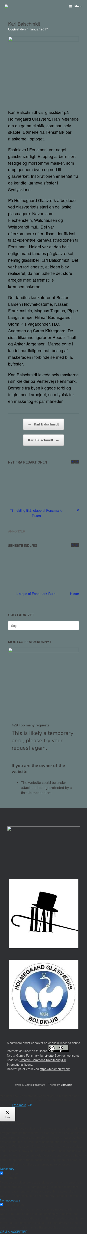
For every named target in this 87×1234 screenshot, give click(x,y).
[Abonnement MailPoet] (43, 761)
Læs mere (19, 1105)
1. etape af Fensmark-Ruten (36, 593)
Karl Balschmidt (43, 424)
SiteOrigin (66, 1084)
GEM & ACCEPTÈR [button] (13, 1231)
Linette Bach (53, 1055)
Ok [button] (30, 1105)
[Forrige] (73, 462)
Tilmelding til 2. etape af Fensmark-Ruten (36, 513)
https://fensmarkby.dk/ (55, 1069)
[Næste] (77, 462)
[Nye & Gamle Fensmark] (6, 6)
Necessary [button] (7, 1168)
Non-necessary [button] (10, 1200)
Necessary (11, 1173)
